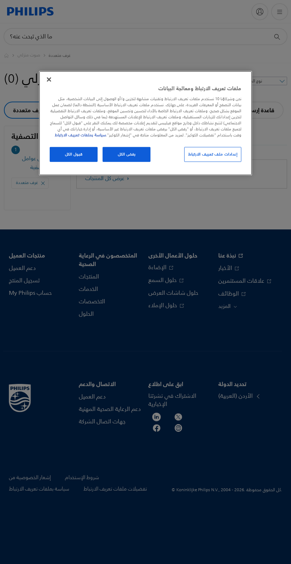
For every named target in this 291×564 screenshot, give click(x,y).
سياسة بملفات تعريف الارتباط (80, 135)
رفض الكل (127, 154)
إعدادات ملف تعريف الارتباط (212, 154)
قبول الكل (73, 154)
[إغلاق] (49, 79)
